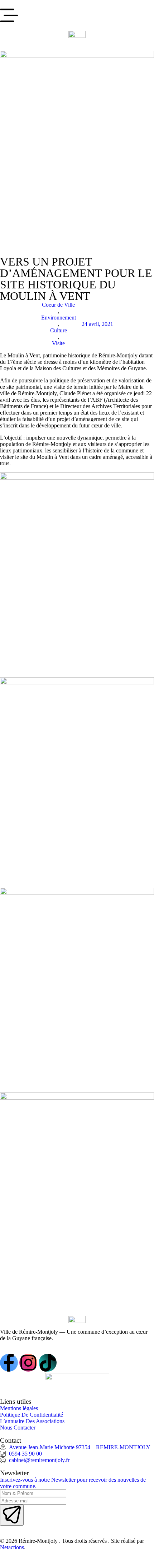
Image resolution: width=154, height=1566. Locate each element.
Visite (58, 343)
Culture (58, 330)
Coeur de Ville (58, 305)
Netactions (12, 1547)
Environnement (58, 317)
